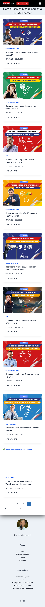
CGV (23, 580)
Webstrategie (11, 424)
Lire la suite (13, 64)
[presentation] (22, 32)
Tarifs (22, 557)
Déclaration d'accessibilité (22, 588)
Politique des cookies (22, 585)
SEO (7, 156)
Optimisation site (12, 48)
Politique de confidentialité (22, 583)
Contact (22, 560)
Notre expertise (22, 554)
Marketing (10, 477)
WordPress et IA (12, 263)
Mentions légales (23, 577)
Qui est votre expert (22, 535)
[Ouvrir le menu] (39, 3)
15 (14, 508)
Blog (22, 551)
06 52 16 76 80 (22, 3)
